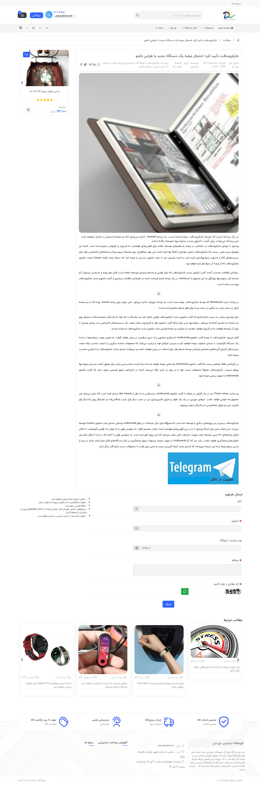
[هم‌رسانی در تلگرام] (89, 65)
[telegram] (46, 28)
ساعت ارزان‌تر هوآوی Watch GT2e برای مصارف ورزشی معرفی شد (48, 685)
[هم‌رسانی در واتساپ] (99, 65)
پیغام (235, 560)
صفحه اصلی (224, 28)
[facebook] (33, 28)
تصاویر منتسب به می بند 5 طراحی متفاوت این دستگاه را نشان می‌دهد (104, 685)
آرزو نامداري (191, 65)
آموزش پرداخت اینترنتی (112, 742)
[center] (137, 15)
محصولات (209, 28)
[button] (28, 109)
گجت (114, 63)
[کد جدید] (185, 591)
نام (239, 501)
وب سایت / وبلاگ (230, 540)
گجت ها (177, 66)
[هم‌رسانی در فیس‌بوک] (81, 65)
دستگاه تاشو (146, 66)
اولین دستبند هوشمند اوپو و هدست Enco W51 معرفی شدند (160, 685)
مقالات (226, 40)
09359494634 (169, 746)
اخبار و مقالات (190, 28)
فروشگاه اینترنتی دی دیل (131, 63)
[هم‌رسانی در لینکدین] (94, 65)
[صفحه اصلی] (238, 40)
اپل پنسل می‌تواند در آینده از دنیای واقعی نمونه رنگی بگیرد (217, 668)
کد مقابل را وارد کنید (226, 583)
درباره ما (160, 28)
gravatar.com (35, 509)
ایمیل (235, 520)
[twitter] (27, 28)
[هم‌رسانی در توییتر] (85, 65)
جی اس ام (234, 65)
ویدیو (173, 28)
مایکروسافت (152, 63)
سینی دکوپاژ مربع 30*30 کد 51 (45, 91)
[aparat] (20, 28)
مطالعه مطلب (217, 675)
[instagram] (40, 28)
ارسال (168, 604)
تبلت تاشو (159, 66)
